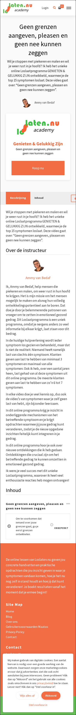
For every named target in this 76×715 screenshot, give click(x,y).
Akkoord (51, 695)
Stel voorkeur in (38, 705)
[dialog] (38, 357)
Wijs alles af (27, 695)
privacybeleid (45, 683)
